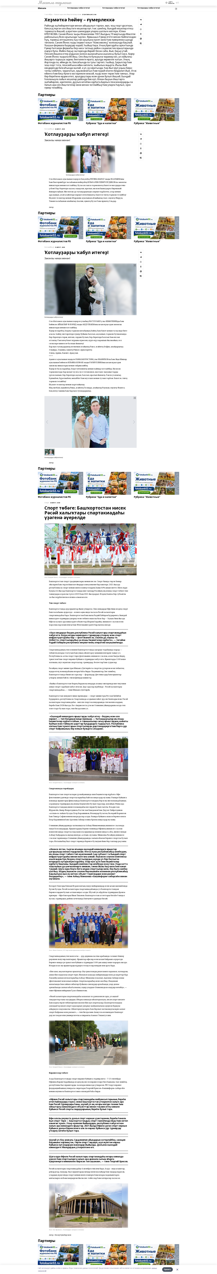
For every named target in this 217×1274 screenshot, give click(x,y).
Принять (167, 1269)
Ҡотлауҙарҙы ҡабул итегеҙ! (78, 8)
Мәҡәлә (42, 8)
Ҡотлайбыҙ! (49, 129)
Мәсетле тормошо (54, 2)
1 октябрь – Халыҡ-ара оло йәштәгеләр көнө (62, 14)
